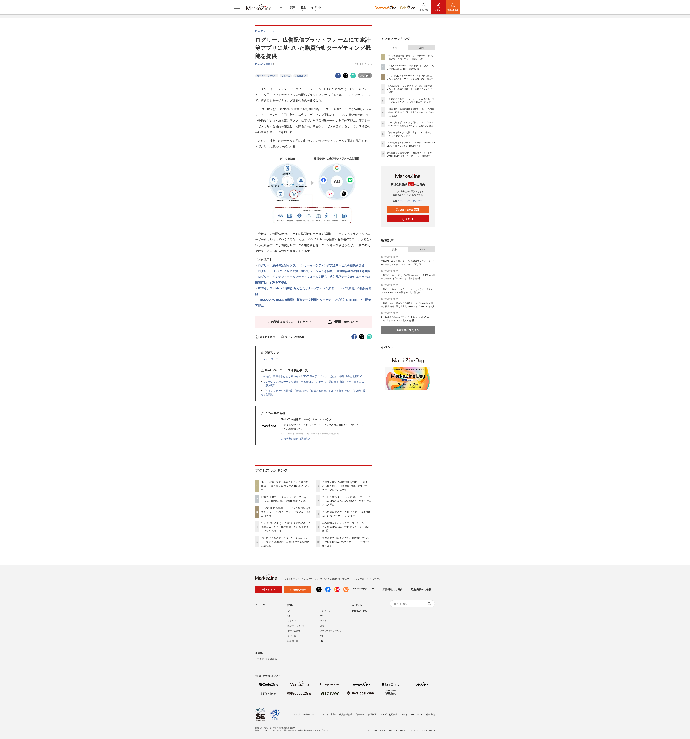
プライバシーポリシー (412, 714)
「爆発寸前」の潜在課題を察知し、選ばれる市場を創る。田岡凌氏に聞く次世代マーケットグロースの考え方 (346, 485)
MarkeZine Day (359, 610)
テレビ (323, 635)
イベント (316, 7)
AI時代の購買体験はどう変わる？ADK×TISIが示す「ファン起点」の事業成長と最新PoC (312, 376)
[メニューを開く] (237, 7)
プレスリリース (272, 358)
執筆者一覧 (293, 640)
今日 (394, 47)
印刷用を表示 (267, 337)
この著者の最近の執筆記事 (296, 438)
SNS (322, 640)
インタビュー (326, 610)
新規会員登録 (409, 209)
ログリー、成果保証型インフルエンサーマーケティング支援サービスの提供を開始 (312, 265)
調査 (322, 625)
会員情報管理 (345, 714)
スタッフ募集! (329, 714)
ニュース (280, 7)
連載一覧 (292, 635)
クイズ (323, 620)
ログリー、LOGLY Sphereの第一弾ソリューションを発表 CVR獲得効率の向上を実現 (314, 271)
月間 (421, 47)
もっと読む (267, 394)
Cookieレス (300, 75)
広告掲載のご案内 (393, 589)
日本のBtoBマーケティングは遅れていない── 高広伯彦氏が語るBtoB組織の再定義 (285, 498)
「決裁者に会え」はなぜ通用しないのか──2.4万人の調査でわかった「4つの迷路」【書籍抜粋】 (408, 277)
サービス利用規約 (388, 714)
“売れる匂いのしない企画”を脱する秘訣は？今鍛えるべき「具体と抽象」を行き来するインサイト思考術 (285, 526)
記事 (292, 7)
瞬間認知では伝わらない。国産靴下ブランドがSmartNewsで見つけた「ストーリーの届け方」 (346, 541)
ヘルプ (296, 714)
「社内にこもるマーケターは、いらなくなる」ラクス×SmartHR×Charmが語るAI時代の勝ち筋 (285, 541)
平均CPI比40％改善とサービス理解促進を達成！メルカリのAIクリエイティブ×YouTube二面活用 (286, 511)
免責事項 (360, 714)
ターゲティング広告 (266, 75)
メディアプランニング (330, 630)
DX (289, 610)
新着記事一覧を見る (408, 330)
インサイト (293, 620)
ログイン (409, 218)
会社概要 (372, 714)
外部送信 (430, 714)
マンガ (323, 615)
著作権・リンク (311, 714)
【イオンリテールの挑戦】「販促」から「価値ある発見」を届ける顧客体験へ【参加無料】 (314, 390)
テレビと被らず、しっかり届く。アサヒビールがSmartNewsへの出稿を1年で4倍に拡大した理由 (346, 500)
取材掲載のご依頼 (421, 589)
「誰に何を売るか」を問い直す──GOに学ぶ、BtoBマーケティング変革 (346, 513)
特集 (303, 7)
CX (289, 615)
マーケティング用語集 (266, 658)
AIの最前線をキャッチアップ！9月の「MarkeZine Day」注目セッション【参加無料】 (346, 526)
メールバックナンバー (410, 200)
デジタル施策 (294, 630)
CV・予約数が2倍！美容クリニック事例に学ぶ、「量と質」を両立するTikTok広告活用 (285, 485)
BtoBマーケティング (297, 625)
